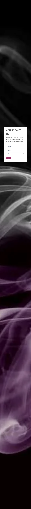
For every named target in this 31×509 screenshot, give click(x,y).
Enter (9, 158)
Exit (14, 158)
